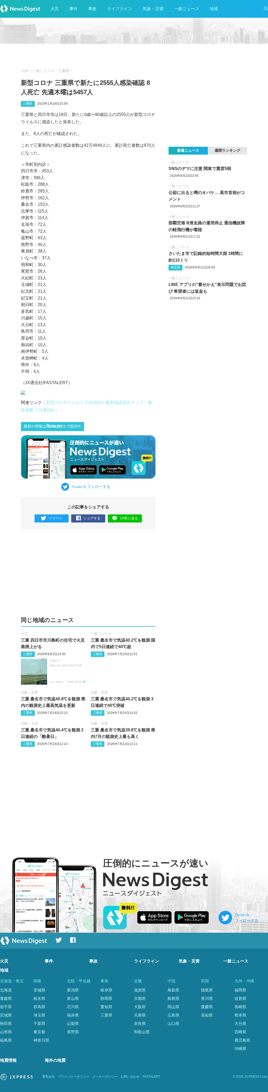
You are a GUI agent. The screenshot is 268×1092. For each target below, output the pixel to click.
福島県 (6, 1040)
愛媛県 (207, 1007)
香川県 (207, 998)
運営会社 (48, 1076)
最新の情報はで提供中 (52, 426)
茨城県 (39, 990)
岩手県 (6, 1007)
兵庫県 (140, 1015)
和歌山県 (142, 1032)
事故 (92, 9)
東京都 (39, 1032)
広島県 (173, 1015)
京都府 (140, 998)
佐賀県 (240, 998)
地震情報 (8, 1060)
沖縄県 (240, 1048)
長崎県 (240, 1007)
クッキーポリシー (105, 1076)
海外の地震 (55, 1060)
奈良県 (140, 1023)
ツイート (56, 518)
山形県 (6, 1032)
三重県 (63, 71)
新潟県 (73, 990)
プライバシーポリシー (73, 1076)
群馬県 (39, 1007)
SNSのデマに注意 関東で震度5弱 (200, 168)
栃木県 (39, 998)
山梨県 (73, 1023)
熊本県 (240, 1015)
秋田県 (6, 1023)
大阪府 (140, 1007)
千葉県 (39, 1023)
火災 (55, 9)
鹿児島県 (242, 1040)
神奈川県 (41, 1040)
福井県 (73, 1015)
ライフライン (119, 9)
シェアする (91, 518)
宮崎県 (240, 1032)
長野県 (73, 1032)
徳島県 (207, 990)
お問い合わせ (130, 1076)
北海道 (6, 990)
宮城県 (6, 1015)
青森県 (6, 998)
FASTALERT (151, 1076)
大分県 (240, 1023)
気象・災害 (153, 9)
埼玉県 (175, 267)
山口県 (173, 1023)
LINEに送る (129, 518)
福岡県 (240, 990)
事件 (73, 9)
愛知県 (106, 1007)
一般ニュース (186, 9)
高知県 (207, 1015)
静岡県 (106, 998)
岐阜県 (106, 990)
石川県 (73, 1007)
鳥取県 (173, 990)
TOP (25, 71)
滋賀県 (140, 990)
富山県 (73, 998)
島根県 (173, 998)
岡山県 (173, 1007)
